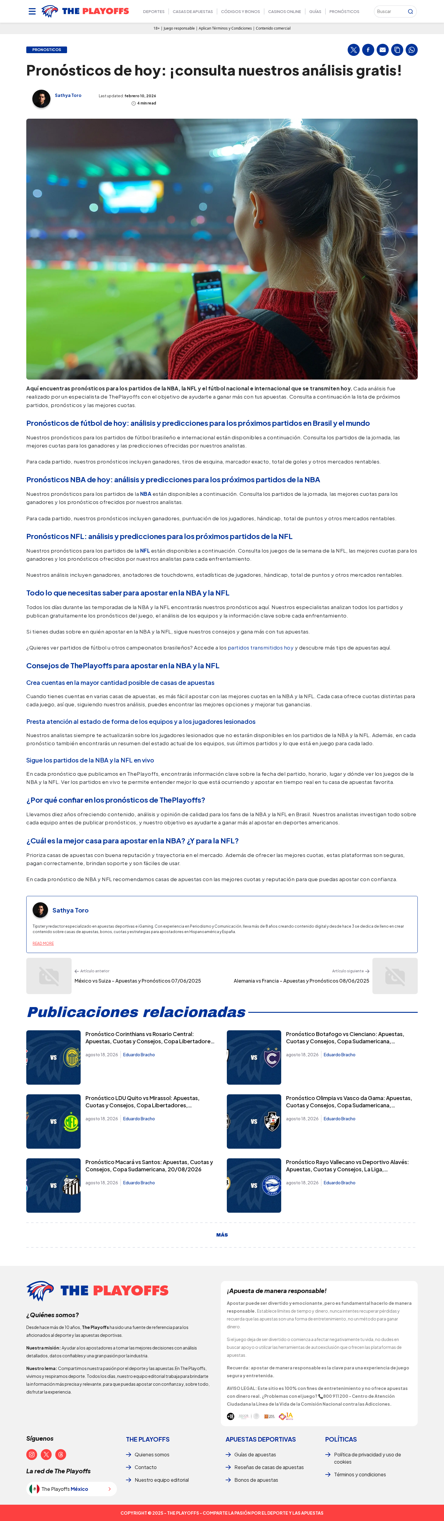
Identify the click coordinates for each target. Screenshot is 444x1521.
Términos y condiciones (360, 1474)
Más (222, 1235)
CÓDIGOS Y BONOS (240, 11)
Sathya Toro (68, 95)
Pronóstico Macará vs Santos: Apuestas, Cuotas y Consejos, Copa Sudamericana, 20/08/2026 (149, 1165)
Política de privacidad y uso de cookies (367, 1458)
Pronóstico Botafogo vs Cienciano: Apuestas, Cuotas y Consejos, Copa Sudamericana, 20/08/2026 (345, 1041)
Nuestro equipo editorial (162, 1480)
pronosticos (46, 50)
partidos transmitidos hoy (261, 647)
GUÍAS (315, 11)
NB (144, 493)
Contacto (146, 1467)
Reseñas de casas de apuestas (269, 1467)
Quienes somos (152, 1454)
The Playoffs (148, 1439)
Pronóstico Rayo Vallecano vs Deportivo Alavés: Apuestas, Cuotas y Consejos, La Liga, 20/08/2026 (347, 1169)
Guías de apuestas (255, 1454)
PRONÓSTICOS (344, 11)
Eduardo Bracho (139, 1054)
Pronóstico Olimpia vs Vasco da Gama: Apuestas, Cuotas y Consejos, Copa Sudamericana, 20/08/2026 (349, 1105)
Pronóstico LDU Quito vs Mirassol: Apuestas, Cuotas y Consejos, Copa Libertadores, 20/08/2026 (142, 1105)
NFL (145, 550)
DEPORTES (154, 11)
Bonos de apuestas (256, 1480)
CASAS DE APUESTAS (193, 11)
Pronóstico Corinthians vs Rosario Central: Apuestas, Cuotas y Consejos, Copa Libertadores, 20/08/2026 (150, 1041)
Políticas (341, 1439)
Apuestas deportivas (261, 1439)
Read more (43, 943)
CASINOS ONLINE (284, 11)
